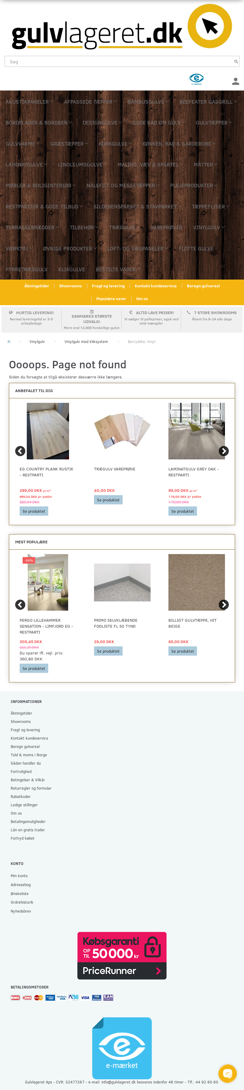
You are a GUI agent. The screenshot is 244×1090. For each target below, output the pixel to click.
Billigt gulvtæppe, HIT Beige (192, 623)
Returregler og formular (31, 787)
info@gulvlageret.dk (118, 1081)
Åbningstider (36, 286)
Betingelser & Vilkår (28, 779)
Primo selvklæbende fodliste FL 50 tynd (115, 623)
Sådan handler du (26, 762)
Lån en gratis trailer (28, 829)
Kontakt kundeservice (156, 286)
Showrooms (70, 286)
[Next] (224, 451)
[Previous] (20, 451)
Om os (142, 298)
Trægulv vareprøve (114, 469)
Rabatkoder (21, 796)
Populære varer (111, 298)
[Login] (236, 80)
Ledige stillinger (24, 804)
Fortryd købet (23, 837)
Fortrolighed (21, 771)
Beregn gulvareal (203, 286)
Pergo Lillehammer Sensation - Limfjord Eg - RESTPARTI (46, 626)
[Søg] (236, 61)
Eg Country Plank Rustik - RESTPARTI (46, 472)
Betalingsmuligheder (28, 821)
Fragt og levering (108, 286)
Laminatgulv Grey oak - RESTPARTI (193, 472)
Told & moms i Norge (29, 754)
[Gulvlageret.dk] (122, 25)
